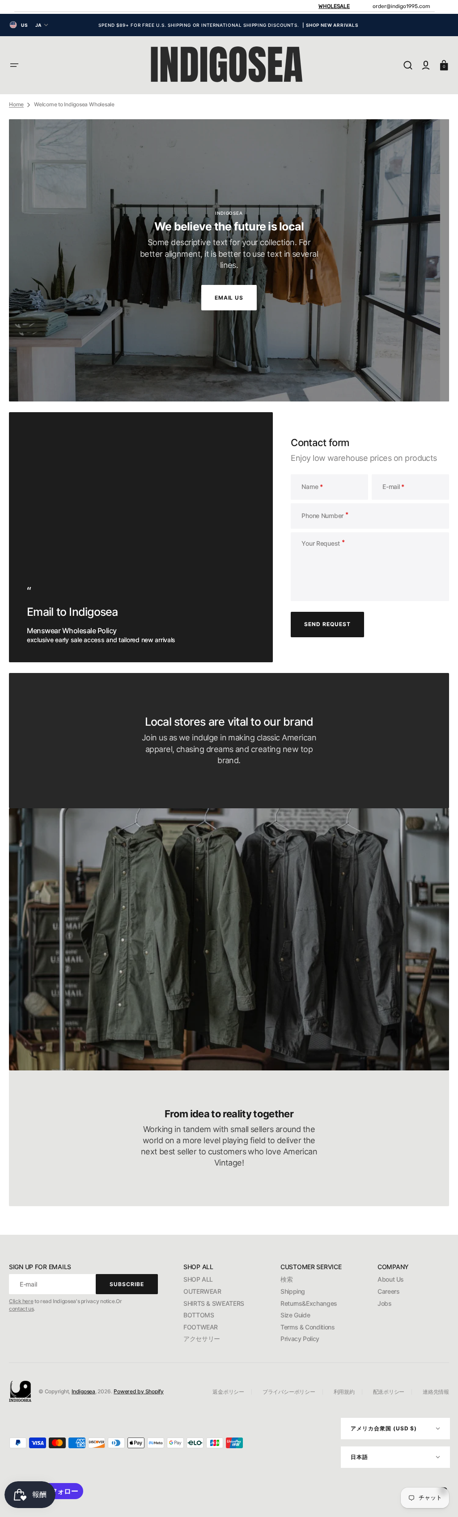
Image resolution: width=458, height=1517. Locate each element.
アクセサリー (201, 1338)
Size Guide (295, 1315)
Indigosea (83, 1391)
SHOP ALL (198, 1279)
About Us (390, 1279)
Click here (21, 1301)
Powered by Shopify (139, 1391)
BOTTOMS (198, 1315)
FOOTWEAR (200, 1327)
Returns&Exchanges (308, 1303)
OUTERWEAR (202, 1291)
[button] (14, 65)
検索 (286, 1279)
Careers (388, 1291)
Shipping (292, 1291)
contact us (21, 1308)
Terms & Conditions (307, 1327)
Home (16, 104)
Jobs (384, 1303)
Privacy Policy (299, 1338)
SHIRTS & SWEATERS (213, 1303)
